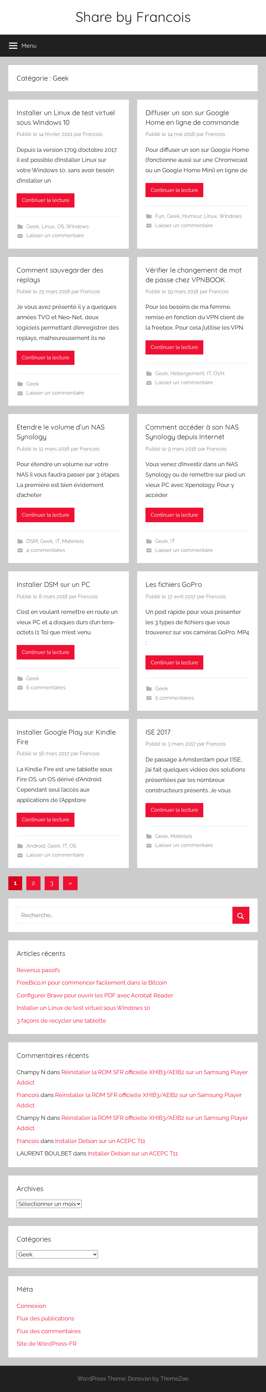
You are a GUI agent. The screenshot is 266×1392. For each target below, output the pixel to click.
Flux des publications (45, 1318)
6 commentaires (45, 687)
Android (35, 846)
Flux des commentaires (49, 1331)
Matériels (73, 541)
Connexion (31, 1305)
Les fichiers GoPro (173, 584)
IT (209, 373)
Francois (93, 134)
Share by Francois (133, 16)
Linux (48, 226)
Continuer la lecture (45, 200)
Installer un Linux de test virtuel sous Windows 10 (83, 1007)
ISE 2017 (157, 732)
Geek (32, 226)
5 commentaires (174, 698)
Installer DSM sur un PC (53, 584)
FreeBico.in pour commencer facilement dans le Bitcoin (92, 982)
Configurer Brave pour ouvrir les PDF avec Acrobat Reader (95, 995)
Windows (77, 226)
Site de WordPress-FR (47, 1343)
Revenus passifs (38, 970)
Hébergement (187, 373)
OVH (218, 373)
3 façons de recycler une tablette (61, 1020)
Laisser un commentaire (55, 235)
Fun (160, 216)
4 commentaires (45, 550)
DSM (32, 541)
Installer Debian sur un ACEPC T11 (100, 1140)
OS (60, 226)
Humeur (192, 216)
